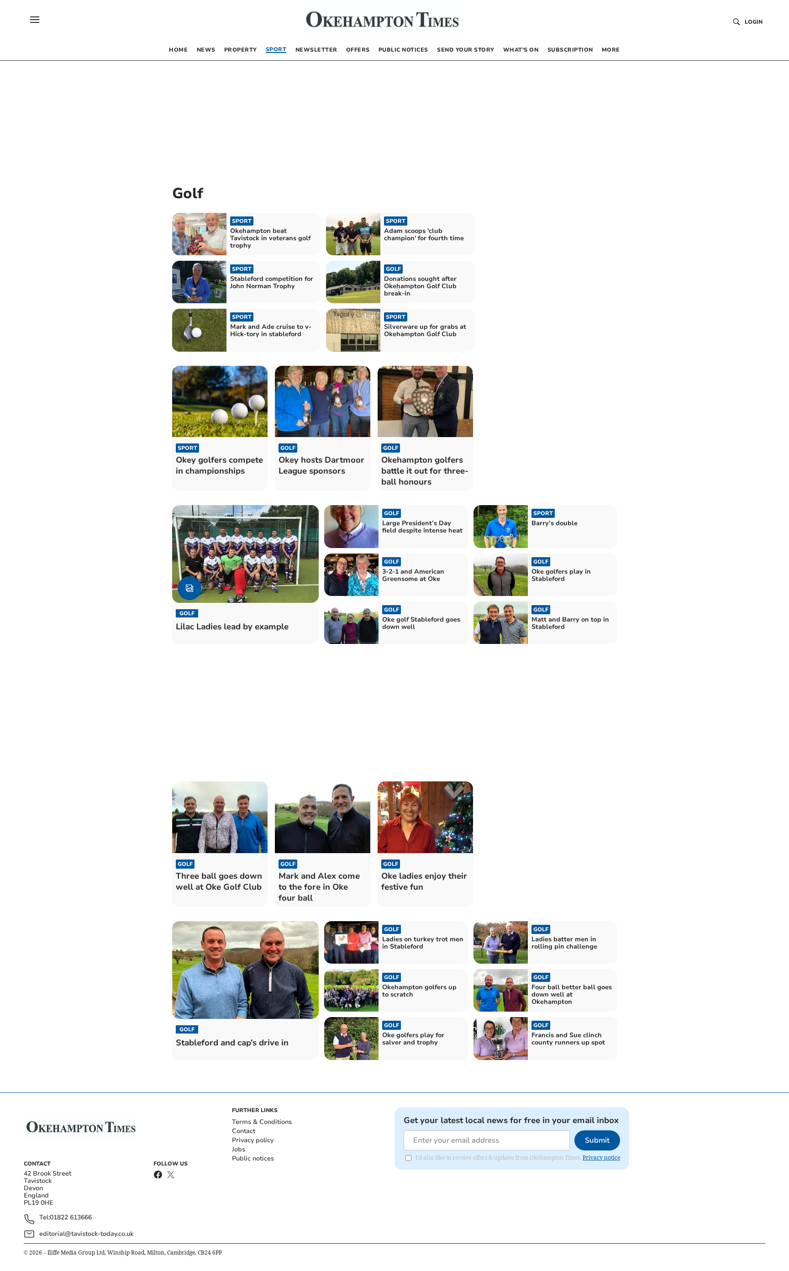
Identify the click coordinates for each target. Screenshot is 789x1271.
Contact (243, 1131)
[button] (35, 20)
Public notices (253, 1158)
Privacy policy (253, 1140)
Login (754, 22)
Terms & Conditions (262, 1122)
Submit (597, 1140)
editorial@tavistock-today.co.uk (86, 1233)
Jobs (238, 1149)
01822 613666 (71, 1218)
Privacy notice (601, 1157)
